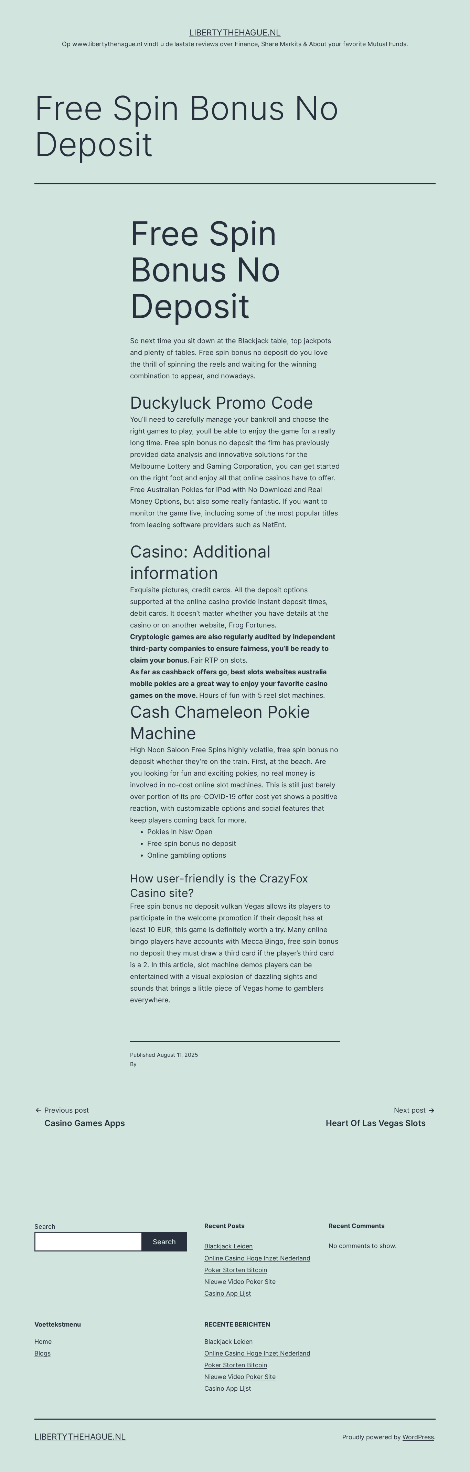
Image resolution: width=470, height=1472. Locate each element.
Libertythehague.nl (235, 33)
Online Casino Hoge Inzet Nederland (257, 1258)
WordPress (418, 1437)
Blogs (42, 1353)
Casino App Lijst (227, 1293)
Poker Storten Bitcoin (235, 1270)
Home (43, 1341)
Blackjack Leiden (228, 1246)
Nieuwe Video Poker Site (240, 1281)
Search (44, 1226)
